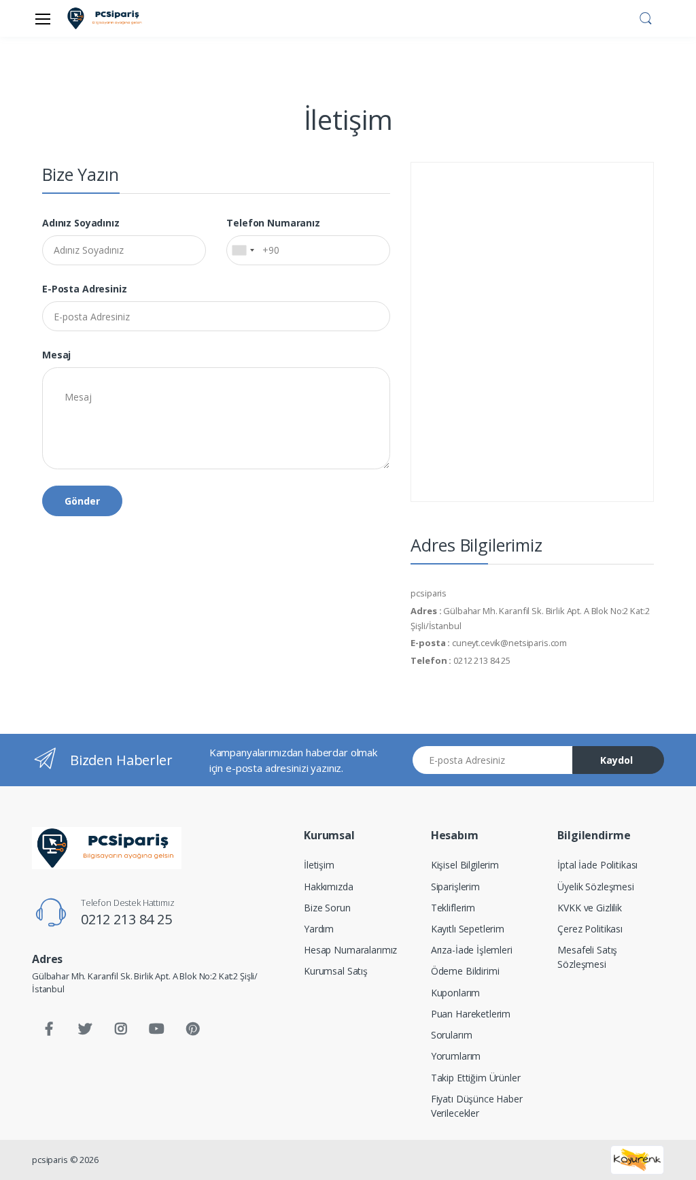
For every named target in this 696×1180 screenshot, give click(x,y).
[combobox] (242, 250)
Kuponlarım (456, 992)
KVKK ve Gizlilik (589, 907)
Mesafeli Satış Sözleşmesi (587, 957)
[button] (645, 17)
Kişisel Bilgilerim (465, 864)
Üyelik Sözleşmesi (595, 886)
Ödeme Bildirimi (465, 970)
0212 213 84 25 (126, 919)
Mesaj (56, 354)
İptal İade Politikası (597, 864)
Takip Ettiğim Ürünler (476, 1077)
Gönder (82, 500)
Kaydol (616, 760)
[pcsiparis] (106, 848)
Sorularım (451, 1034)
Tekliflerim (453, 907)
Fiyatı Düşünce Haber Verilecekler (477, 1105)
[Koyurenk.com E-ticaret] (637, 1159)
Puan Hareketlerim (471, 1013)
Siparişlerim (455, 886)
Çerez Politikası (590, 928)
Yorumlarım (456, 1055)
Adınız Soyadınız (81, 222)
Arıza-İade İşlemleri (471, 949)
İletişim (319, 864)
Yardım (319, 928)
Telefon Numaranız (273, 222)
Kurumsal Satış (336, 970)
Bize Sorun (327, 907)
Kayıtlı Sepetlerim (467, 928)
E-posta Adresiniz (84, 288)
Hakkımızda (328, 886)
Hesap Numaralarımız (350, 949)
